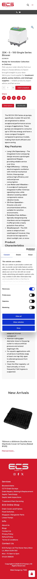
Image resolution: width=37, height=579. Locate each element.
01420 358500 (8, 557)
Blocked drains (8, 486)
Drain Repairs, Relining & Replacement (17, 491)
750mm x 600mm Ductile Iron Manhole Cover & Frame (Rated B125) (17, 443)
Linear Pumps (7, 518)
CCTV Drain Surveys (10, 489)
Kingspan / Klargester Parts (13, 515)
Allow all (19, 316)
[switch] (32, 295)
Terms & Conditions (10, 540)
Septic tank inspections (11, 497)
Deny (18, 328)
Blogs (4, 528)
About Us (5, 525)
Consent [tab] (7, 255)
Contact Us (6, 531)
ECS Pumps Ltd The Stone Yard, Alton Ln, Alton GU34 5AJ (17, 549)
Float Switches (8, 512)
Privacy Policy (7, 534)
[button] (32, 573)
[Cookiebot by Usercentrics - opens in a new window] (26, 249)
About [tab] (30, 255)
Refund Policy (7, 537)
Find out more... (8, 451)
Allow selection (18, 322)
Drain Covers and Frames (12, 509)
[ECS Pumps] (8, 5)
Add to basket (23, 88)
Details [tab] (18, 255)
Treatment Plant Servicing (12, 501)
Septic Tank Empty (9, 494)
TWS (25, 570)
